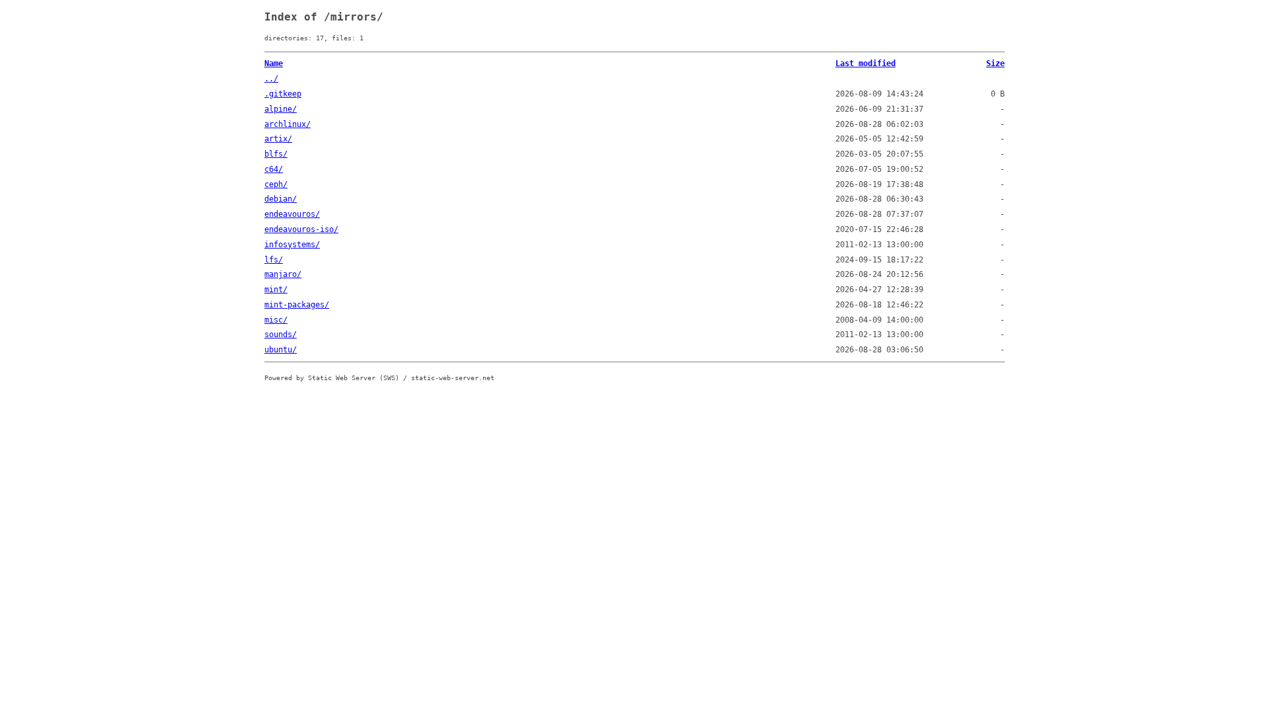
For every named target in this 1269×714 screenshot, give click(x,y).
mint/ (276, 289)
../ (271, 78)
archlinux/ (287, 124)
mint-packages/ (296, 304)
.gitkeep (282, 94)
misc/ (276, 320)
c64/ (273, 169)
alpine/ (280, 109)
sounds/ (280, 334)
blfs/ (276, 154)
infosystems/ (292, 244)
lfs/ (273, 259)
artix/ (278, 138)
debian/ (280, 199)
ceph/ (276, 184)
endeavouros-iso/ (301, 229)
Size (995, 63)
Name (273, 63)
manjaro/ (282, 274)
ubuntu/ (280, 349)
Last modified (865, 63)
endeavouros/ (292, 214)
